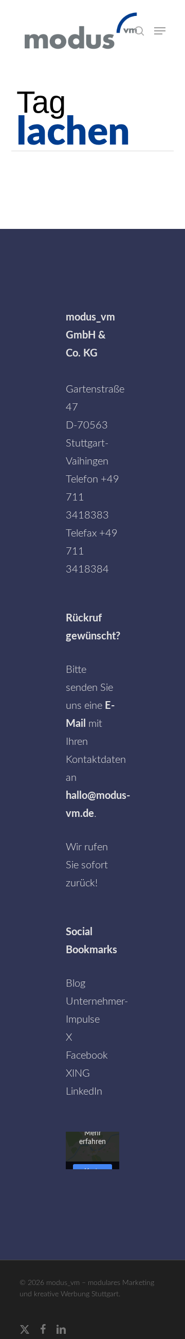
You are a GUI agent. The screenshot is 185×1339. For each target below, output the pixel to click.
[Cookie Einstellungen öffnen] (18, 1325)
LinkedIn (84, 1091)
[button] (159, 31)
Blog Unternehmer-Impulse (97, 1001)
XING (78, 1073)
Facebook (87, 1055)
